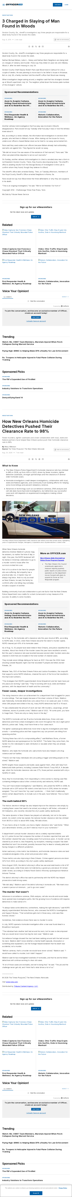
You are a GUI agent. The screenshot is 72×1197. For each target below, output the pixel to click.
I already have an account (36, 321)
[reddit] (39, 46)
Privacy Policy (63, 1188)
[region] (36, 301)
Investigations (7, 15)
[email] (43, 46)
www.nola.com (12, 982)
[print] (69, 46)
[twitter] (36, 46)
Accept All (36, 1193)
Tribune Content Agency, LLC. (26, 986)
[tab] (7, 296)
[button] (3, 4)
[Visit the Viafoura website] (65, 306)
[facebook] (29, 46)
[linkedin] (33, 46)
